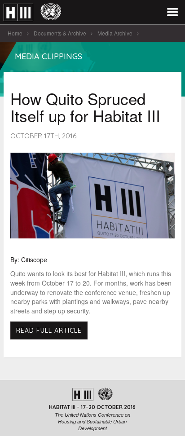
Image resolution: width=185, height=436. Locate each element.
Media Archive (114, 33)
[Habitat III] (32, 12)
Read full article (49, 330)
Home (15, 33)
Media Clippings (48, 56)
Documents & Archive (60, 33)
